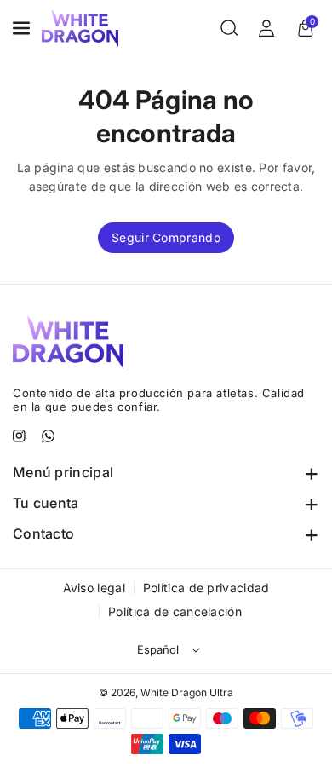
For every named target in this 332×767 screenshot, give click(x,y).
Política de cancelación (175, 611)
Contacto (43, 533)
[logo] (68, 341)
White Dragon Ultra (186, 692)
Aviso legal (94, 587)
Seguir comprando (166, 237)
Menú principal (63, 472)
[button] (23, 28)
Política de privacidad (206, 587)
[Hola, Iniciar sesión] (266, 28)
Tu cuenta (46, 502)
